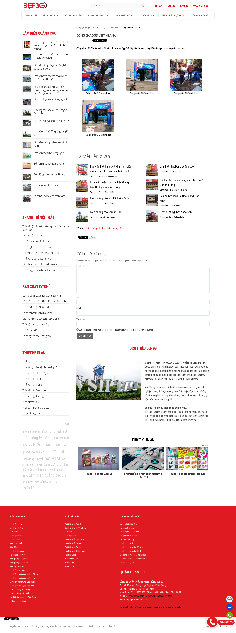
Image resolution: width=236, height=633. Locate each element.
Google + (179, 607)
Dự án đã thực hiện (173, 15)
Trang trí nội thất (99, 15)
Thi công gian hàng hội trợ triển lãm (39, 270)
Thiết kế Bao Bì (42, 482)
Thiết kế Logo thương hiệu (35, 396)
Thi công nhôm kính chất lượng (37, 313)
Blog (42, 5)
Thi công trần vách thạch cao (36, 247)
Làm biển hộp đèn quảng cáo (47, 185)
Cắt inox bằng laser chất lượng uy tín (50, 99)
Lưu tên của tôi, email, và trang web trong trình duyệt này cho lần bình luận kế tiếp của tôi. (116, 330)
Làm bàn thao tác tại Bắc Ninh (132, 551)
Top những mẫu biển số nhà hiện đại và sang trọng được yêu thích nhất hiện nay (51, 45)
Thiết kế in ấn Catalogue (34, 390)
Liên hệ (184, 5)
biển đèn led (54, 451)
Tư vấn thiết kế (199, 15)
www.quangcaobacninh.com (159, 596)
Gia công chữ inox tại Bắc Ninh (132, 559)
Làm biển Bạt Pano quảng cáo (177, 166)
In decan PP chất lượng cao (35, 407)
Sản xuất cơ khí (125, 15)
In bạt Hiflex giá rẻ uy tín (33, 413)
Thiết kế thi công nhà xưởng (35, 324)
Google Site (159, 607)
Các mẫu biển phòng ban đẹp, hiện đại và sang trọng (50, 66)
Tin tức (158, 5)
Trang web (80, 319)
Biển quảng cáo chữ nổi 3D (105, 212)
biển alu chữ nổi (31, 432)
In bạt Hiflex (69, 566)
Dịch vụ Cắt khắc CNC (33, 235)
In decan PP (69, 562)
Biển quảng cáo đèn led (19, 559)
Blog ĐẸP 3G (135, 607)
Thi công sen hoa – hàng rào (36, 336)
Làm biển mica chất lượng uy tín (48, 153)
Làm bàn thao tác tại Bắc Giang (132, 547)
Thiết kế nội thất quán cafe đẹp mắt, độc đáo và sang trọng (45, 228)
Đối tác (171, 5)
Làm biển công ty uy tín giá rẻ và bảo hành (50, 143)
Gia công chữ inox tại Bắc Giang (133, 555)
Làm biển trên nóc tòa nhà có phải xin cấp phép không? (50, 77)
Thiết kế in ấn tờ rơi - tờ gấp (187, 474)
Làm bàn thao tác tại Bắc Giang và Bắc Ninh (44, 301)
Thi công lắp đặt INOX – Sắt (35, 307)
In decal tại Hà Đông (18, 601)
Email (78, 308)
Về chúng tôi (50, 15)
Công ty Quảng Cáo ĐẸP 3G (87, 27)
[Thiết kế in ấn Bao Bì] (98, 458)
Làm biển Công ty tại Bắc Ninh (22, 585)
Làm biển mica (15, 539)
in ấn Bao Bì (48, 464)
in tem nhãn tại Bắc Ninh (19, 593)
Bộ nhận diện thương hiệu (75, 528)
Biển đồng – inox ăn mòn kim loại (49, 174)
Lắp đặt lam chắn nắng (129, 535)
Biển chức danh (16, 543)
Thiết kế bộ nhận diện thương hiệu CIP (143, 475)
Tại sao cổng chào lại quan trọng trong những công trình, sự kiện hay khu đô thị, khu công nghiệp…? (50, 90)
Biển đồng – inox (17, 547)
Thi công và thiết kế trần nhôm (37, 241)
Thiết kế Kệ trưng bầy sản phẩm (37, 258)
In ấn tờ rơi (59, 465)
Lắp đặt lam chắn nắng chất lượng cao (40, 253)
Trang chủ (31, 15)
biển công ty (32, 437)
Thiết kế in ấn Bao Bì (98, 474)
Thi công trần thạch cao (129, 532)
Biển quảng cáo (73, 15)
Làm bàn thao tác (127, 543)
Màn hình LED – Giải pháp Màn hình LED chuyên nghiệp (51, 56)
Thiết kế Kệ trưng (127, 539)
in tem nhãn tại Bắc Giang (20, 589)
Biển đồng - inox (32, 459)
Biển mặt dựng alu (17, 566)
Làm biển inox (15, 535)
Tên (77, 297)
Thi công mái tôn (30, 330)
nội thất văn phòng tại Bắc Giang (23, 597)
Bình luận (80, 266)
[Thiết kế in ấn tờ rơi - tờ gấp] (187, 458)
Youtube (169, 607)
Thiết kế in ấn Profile (32, 384)
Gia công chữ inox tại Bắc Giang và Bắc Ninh (50, 111)
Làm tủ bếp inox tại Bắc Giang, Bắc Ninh (41, 295)
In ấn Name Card (30, 402)
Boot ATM (51, 458)
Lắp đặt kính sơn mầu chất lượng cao (40, 264)
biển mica (50, 437)
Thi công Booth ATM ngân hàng (49, 196)
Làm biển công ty (17, 524)
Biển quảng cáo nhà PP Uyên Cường (110, 198)
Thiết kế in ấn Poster (32, 379)
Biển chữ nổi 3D (54, 431)
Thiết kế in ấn (148, 15)
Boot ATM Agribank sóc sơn (176, 212)
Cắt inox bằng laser (128, 562)
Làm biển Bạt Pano (17, 570)
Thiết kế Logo (70, 555)
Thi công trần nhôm (127, 528)
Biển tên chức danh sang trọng (48, 163)
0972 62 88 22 (200, 5)
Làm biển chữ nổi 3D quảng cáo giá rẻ (50, 133)
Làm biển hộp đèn (17, 551)
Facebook (124, 607)
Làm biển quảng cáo (107, 217)
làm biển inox (45, 469)
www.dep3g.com (136, 596)
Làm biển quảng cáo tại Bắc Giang (24, 574)
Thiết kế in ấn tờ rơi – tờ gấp (35, 373)
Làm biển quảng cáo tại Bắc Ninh (23, 578)
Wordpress (147, 607)
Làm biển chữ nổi (17, 528)
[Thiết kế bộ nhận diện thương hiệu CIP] (143, 458)
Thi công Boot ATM (18, 555)
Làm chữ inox (15, 532)
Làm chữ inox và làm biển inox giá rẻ (51, 120)
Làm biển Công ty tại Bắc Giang (22, 582)
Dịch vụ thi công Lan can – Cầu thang (40, 318)
